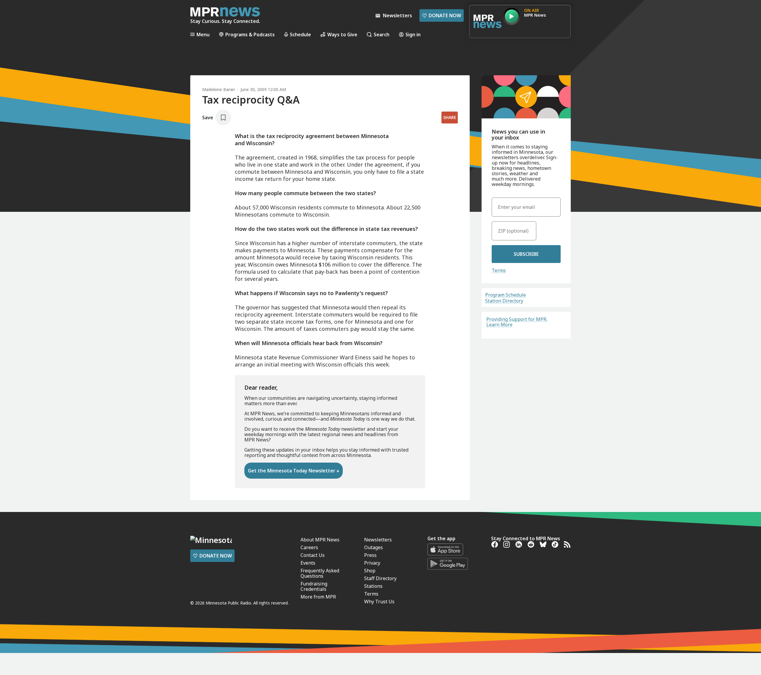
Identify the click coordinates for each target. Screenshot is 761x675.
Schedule (300, 34)
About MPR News (320, 539)
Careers (309, 547)
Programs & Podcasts (250, 34)
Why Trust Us (379, 601)
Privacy (372, 563)
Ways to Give (342, 34)
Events (308, 563)
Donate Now (441, 15)
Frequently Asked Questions (320, 573)
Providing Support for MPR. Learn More (516, 322)
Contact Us (313, 555)
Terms (499, 270)
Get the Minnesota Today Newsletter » (293, 470)
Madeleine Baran (218, 89)
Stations (373, 586)
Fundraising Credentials (314, 586)
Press (370, 555)
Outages (373, 547)
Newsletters (378, 539)
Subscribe (526, 254)
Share (449, 117)
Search (381, 34)
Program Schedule (505, 294)
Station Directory (504, 300)
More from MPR (318, 596)
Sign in (413, 34)
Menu (203, 34)
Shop (369, 570)
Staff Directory (380, 578)
